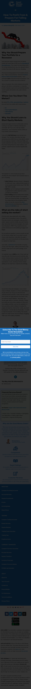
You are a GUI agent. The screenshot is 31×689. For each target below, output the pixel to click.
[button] (28, 330)
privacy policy (16, 357)
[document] (15, 344)
